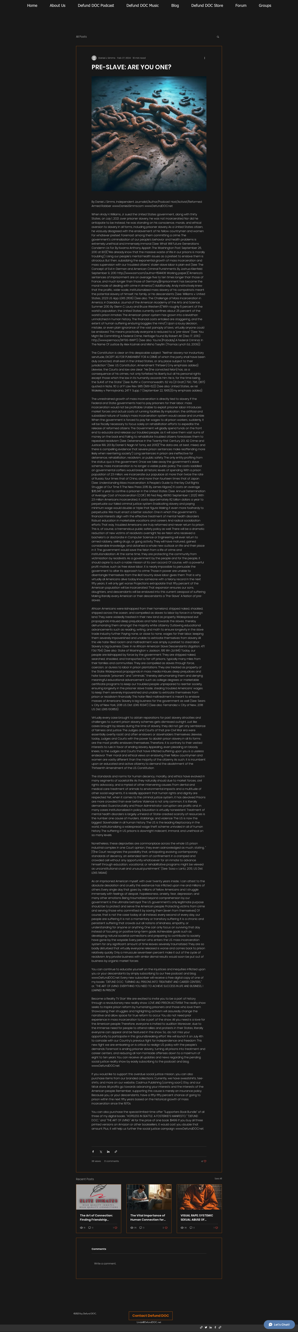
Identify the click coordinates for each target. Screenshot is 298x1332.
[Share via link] (115, 1151)
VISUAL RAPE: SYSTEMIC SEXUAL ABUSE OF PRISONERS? (197, 1217)
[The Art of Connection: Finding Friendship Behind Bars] (98, 1197)
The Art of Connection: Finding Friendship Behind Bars (96, 1217)
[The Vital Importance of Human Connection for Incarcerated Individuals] (149, 1197)
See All (218, 1178)
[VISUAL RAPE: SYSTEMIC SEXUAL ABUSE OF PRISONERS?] (199, 1197)
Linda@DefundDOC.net (149, 1322)
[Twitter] (206, 1327)
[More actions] (204, 58)
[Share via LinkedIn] (108, 1151)
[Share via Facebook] (93, 1151)
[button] (218, 36)
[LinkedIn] (210, 1327)
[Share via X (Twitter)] (100, 1151)
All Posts (81, 37)
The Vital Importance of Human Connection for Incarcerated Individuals (148, 1217)
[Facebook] (215, 1327)
